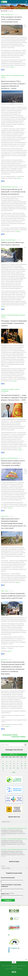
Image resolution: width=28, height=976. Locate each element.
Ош (11, 14)
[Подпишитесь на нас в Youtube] (13, 972)
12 (10, 763)
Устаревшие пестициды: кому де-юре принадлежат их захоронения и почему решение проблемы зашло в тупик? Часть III (13, 831)
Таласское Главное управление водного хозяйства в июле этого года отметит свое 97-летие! (13, 595)
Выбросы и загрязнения (12, 75)
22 (21, 765)
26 (10, 768)
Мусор (3, 14)
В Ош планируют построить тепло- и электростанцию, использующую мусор (11, 19)
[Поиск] (25, 745)
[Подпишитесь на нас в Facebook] (15, 972)
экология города (10, 240)
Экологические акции (11, 458)
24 (3, 768)
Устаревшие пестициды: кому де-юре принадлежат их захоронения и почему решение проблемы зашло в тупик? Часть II (13, 842)
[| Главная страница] (5, 2)
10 (3, 763)
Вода (2, 516)
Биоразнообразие (6, 186)
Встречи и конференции (12, 315)
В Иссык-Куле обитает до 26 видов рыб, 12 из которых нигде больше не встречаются (13, 191)
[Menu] (26, 2)
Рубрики (3, 866)
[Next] (16, 919)
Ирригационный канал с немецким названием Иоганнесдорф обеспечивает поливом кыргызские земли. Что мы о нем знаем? (13, 523)
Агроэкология (5, 389)
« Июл (13, 772)
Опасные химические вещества (15, 828)
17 (3, 765)
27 (14, 768)
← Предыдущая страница (9, 735)
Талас (6, 516)
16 (25, 763)
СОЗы (25, 828)
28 (17, 768)
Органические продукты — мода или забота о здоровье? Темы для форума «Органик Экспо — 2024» (14, 397)
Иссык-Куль (14, 186)
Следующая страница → (19, 736)
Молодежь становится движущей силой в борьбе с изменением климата (14, 323)
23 (25, 765)
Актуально (4, 828)
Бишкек (3, 75)
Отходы (7, 14)
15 (21, 763)
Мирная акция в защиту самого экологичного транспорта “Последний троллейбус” (13, 463)
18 (6, 765)
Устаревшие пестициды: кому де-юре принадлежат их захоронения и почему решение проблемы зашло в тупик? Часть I (13, 853)
